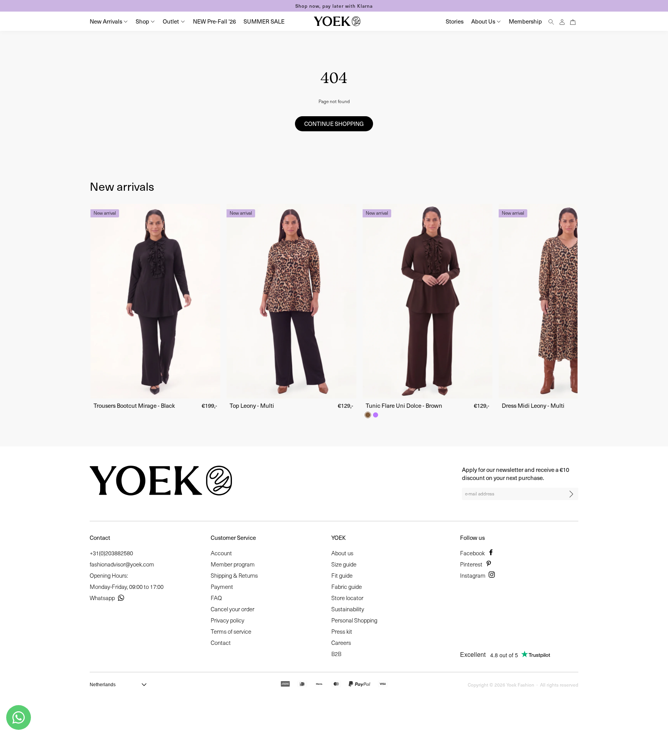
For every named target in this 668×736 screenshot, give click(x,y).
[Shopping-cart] (573, 21)
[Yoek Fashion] (337, 21)
